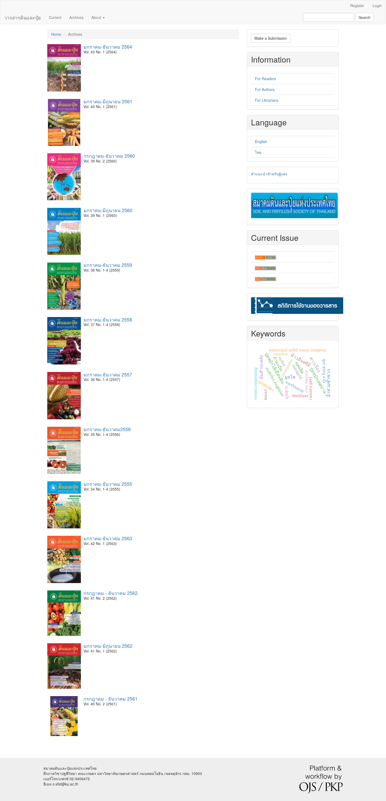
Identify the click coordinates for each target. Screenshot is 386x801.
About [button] (96, 17)
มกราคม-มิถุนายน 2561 (108, 101)
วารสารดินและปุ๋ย (22, 17)
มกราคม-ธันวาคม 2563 (108, 538)
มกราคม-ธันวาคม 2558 (108, 319)
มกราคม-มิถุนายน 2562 (108, 645)
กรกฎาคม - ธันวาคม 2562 (111, 592)
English (261, 141)
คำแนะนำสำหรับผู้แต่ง (269, 173)
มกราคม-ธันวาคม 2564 (108, 46)
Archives (76, 17)
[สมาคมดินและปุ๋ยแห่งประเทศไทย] (294, 204)
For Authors (265, 89)
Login (377, 5)
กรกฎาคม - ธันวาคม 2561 (111, 698)
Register (357, 5)
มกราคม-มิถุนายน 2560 (108, 210)
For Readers (265, 78)
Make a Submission (270, 38)
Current (55, 17)
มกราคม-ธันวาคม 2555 (108, 483)
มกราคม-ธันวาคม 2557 (108, 374)
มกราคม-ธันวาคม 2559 (108, 264)
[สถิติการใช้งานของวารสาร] (297, 305)
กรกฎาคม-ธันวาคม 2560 (109, 155)
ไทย (258, 152)
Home (56, 34)
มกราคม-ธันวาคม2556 (107, 429)
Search (365, 17)
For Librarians (266, 100)
